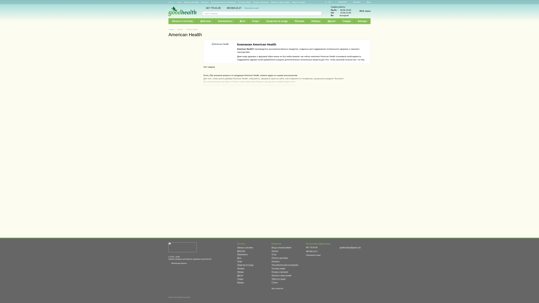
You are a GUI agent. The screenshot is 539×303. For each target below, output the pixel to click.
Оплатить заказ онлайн (280, 2)
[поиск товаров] (319, 13)
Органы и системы (182, 21)
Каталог (171, 2)
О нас (179, 2)
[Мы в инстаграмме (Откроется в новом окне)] (317, 2)
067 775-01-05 (213, 8)
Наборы (315, 21)
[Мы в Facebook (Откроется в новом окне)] (314, 2)
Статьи (275, 282)
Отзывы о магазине (261, 2)
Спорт (255, 21)
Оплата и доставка (191, 2)
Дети (242, 21)
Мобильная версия (179, 263)
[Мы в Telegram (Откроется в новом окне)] (320, 2)
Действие (205, 21)
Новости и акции (298, 2)
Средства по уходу (277, 21)
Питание (299, 21)
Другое (331, 21)
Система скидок (244, 2)
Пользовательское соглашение (223, 2)
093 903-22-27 (234, 8)
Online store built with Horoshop (179, 297)
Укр (326, 2)
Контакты (205, 2)
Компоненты (225, 21)
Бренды (362, 21)
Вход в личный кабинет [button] (282, 247)
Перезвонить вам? (251, 8)
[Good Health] (182, 247)
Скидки (347, 21)
